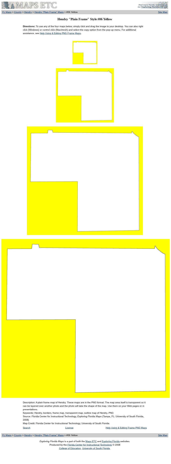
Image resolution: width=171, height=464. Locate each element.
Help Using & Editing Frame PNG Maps (126, 427)
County (18, 12)
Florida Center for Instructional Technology (89, 444)
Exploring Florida (111, 441)
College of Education (70, 448)
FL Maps (6, 12)
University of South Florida (96, 448)
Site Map (162, 12)
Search (26, 427)
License (69, 427)
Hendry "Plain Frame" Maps (49, 12)
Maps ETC (91, 441)
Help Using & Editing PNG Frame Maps (60, 33)
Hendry (28, 12)
